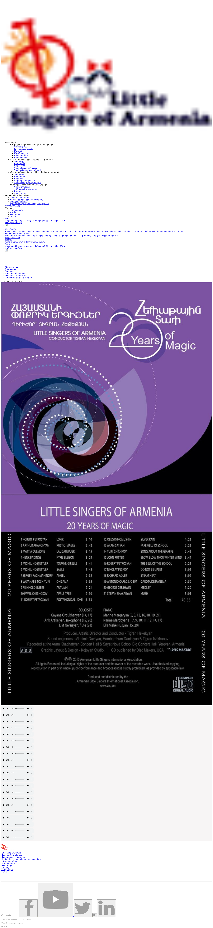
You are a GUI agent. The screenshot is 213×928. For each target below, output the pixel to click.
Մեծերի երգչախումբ (11, 853)
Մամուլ (13, 216)
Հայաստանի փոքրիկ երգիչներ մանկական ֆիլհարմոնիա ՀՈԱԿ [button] (35, 246)
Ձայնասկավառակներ (15, 273)
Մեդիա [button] (8, 240)
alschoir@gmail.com (9, 880)
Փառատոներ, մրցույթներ (13, 857)
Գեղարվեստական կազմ (25, 168)
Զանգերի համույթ (13, 223)
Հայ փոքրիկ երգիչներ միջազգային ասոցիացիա (27, 231)
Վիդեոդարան (20, 193)
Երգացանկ (19, 164)
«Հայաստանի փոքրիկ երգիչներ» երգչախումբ (72, 231)
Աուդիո (17, 191)
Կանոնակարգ (21, 157)
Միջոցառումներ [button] (12, 238)
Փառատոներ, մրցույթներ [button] (17, 233)
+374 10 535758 (8, 876)
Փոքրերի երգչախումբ (11, 855)
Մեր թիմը (18, 151)
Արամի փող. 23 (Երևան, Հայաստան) (18, 874)
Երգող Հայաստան (18, 202)
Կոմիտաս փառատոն (20, 197)
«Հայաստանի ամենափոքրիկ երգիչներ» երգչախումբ (119, 231)
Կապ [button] (7, 244)
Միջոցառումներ (12, 206)
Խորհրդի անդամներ (23, 149)
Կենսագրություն (22, 187)
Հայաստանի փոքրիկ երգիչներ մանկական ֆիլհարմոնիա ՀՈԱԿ (35, 221)
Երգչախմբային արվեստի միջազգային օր (29, 204)
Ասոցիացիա (7, 870)
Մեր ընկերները (21, 153)
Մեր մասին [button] (10, 229)
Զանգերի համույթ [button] (13, 248)
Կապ (7, 218)
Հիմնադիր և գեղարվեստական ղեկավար (163, 231)
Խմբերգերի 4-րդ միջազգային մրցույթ (27, 199)
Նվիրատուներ (21, 155)
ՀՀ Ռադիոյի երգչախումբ (25, 189)
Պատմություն (20, 147)
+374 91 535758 (7, 878)
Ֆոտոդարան (16, 214)
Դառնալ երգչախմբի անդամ (27, 170)
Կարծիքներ (19, 166)
